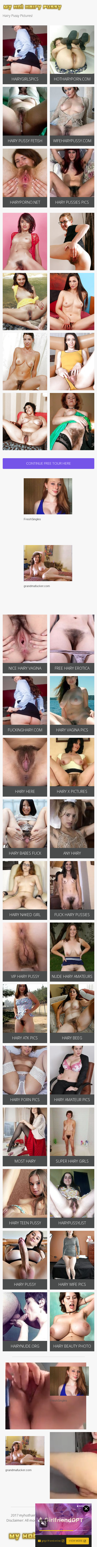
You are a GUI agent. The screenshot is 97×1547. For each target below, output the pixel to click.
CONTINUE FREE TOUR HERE (48, 463)
